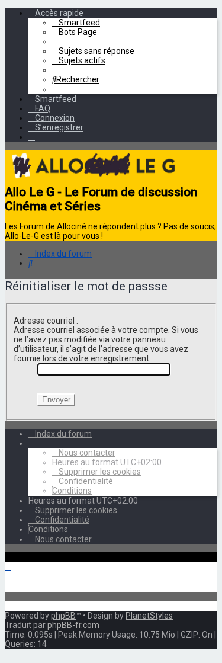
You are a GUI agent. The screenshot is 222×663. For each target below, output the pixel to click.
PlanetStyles (149, 615)
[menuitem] (76, 22)
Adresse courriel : (46, 320)
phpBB (63, 615)
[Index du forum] (93, 180)
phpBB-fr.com (73, 625)
